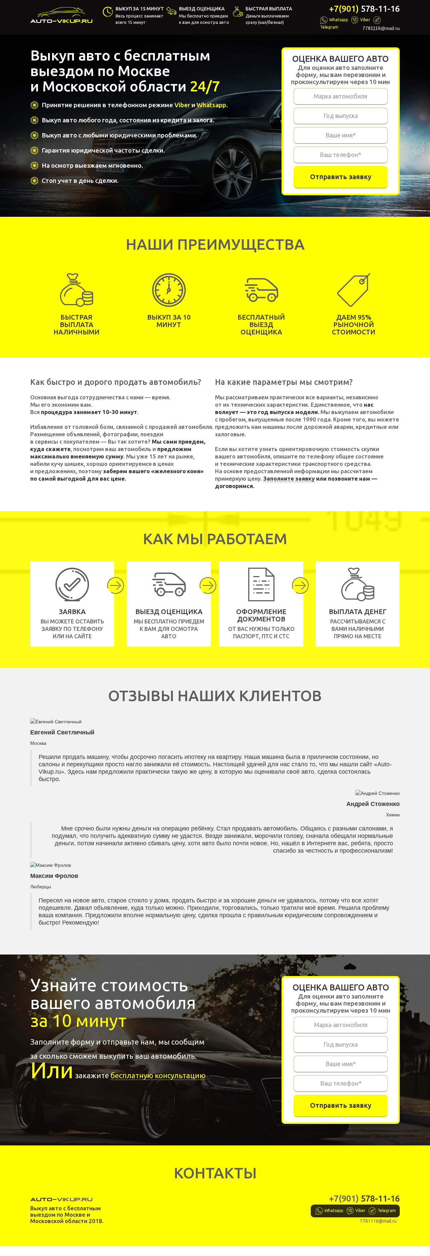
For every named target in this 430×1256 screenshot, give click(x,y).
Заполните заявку (289, 478)
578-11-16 (364, 8)
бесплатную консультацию (158, 1075)
